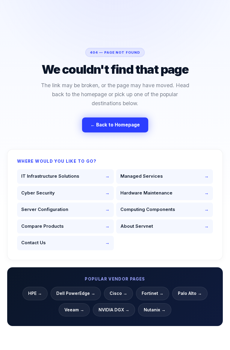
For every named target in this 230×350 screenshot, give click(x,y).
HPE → (35, 293)
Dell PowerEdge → (75, 293)
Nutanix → (155, 309)
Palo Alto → (190, 293)
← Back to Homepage (115, 125)
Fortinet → (153, 293)
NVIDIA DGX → (114, 309)
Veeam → (74, 309)
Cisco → (118, 293)
